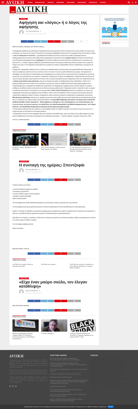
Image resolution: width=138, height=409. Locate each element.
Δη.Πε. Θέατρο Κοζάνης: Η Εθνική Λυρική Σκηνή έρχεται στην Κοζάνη (53, 148)
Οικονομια (60, 2)
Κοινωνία (26, 305)
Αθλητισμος (81, 2)
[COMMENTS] (81, 41)
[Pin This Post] (54, 41)
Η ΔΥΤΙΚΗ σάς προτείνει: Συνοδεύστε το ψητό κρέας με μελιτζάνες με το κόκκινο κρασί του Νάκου (81, 266)
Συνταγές (26, 248)
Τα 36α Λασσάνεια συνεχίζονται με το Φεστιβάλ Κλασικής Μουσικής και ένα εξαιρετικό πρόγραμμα (81, 149)
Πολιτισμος (71, 2)
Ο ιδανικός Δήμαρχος (47, 333)
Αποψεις (103, 2)
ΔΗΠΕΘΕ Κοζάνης (24, 119)
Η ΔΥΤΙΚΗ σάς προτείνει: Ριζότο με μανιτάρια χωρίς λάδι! (22, 265)
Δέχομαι (111, 406)
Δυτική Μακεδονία (33, 31)
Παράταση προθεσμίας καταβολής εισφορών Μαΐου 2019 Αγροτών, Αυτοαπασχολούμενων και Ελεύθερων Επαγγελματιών (23, 336)
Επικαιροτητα (40, 2)
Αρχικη (30, 2)
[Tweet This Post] (40, 41)
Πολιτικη (51, 2)
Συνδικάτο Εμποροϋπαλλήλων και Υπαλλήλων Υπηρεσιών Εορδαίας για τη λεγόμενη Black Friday (81, 335)
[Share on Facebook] (27, 41)
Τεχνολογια (93, 2)
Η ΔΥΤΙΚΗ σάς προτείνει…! (49, 264)
